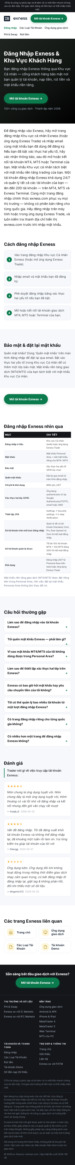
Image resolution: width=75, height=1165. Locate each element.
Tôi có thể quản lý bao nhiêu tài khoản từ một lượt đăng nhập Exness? (36, 704)
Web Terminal (47, 1031)
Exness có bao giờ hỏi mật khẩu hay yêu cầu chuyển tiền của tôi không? (35, 688)
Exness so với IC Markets (18, 1011)
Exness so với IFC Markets (19, 1016)
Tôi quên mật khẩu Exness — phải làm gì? (36, 639)
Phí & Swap (10, 34)
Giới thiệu (44, 1054)
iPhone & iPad (47, 1016)
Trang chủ (45, 1049)
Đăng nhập (10, 27)
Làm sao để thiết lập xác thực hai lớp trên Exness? (36, 671)
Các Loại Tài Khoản (30, 27)
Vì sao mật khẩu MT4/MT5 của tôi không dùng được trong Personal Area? (36, 654)
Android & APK (48, 1011)
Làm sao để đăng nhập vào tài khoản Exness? (33, 624)
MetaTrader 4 (47, 1021)
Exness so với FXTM (51, 1063)
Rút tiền (24, 34)
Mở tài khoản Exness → (48, 18)
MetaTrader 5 (47, 1026)
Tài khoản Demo (13, 1067)
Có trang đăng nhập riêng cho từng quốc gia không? (36, 721)
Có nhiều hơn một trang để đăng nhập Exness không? (34, 739)
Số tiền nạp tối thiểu (15, 1072)
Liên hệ (43, 1058)
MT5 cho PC (46, 1036)
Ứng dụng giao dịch (56, 27)
